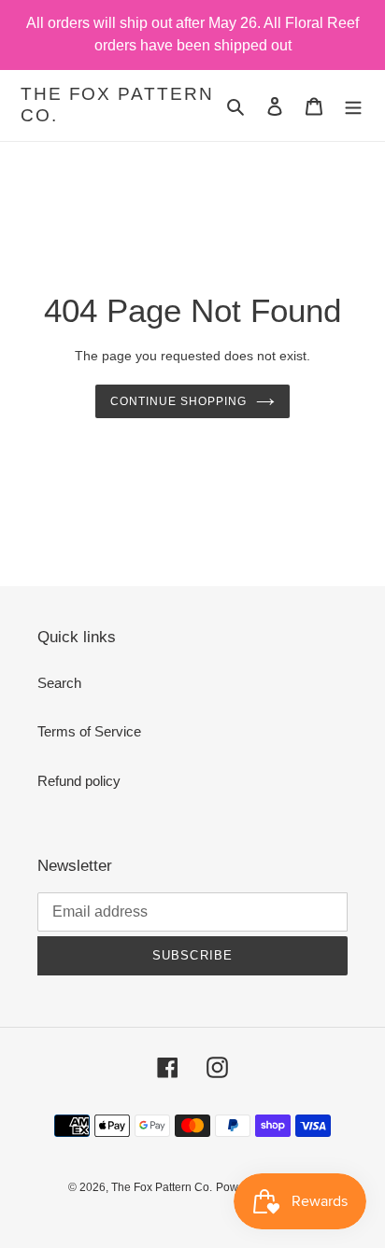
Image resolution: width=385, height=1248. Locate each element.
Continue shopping (178, 401)
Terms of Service (89, 731)
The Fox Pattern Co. (117, 104)
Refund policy (79, 781)
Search (59, 683)
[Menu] (353, 106)
